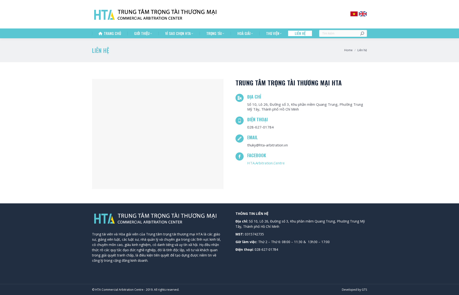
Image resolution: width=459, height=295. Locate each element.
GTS (364, 290)
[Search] (362, 33)
